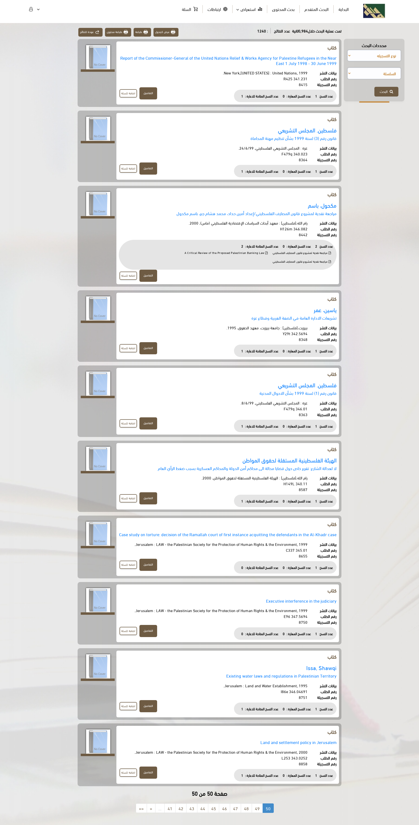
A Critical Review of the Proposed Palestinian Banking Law (225, 253)
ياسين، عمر (325, 310)
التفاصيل (148, 93)
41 (170, 808)
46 (224, 808)
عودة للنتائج (87, 32)
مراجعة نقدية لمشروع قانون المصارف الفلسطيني (301, 253)
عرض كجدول (162, 32)
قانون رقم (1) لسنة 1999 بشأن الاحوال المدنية (298, 392)
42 (180, 808)
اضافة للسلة (128, 93)
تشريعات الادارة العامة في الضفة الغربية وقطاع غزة (294, 317)
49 (257, 808)
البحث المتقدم (317, 9)
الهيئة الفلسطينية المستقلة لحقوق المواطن (289, 460)
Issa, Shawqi (321, 667)
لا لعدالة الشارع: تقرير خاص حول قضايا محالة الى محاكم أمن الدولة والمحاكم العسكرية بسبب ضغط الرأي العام (247, 468)
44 (202, 808)
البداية (343, 9)
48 (246, 808)
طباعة (138, 32)
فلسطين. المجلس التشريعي (307, 130)
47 (235, 808)
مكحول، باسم (322, 205)
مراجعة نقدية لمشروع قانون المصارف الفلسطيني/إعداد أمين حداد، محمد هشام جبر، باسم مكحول (257, 213)
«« (141, 808)
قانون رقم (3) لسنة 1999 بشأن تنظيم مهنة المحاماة (293, 138)
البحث (385, 91)
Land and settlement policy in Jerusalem (298, 742)
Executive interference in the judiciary (301, 600)
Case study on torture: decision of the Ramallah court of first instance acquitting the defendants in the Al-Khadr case (228, 534)
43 (191, 808)
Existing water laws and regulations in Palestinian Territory (281, 675)
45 (213, 808)
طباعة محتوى (114, 32)
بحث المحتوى (283, 9)
